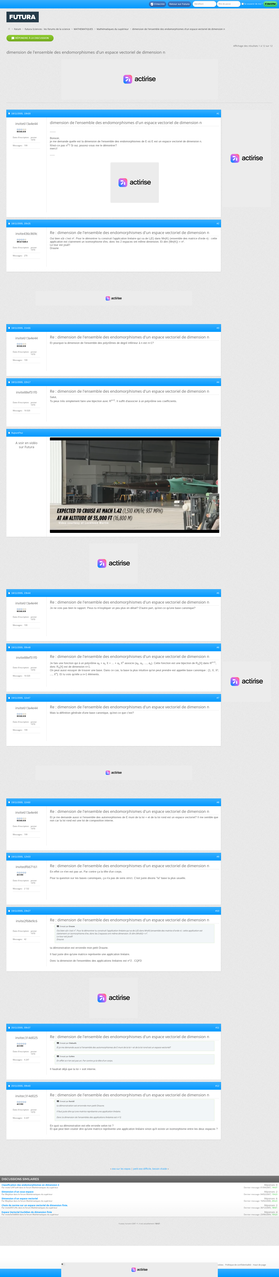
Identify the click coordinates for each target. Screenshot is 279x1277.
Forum (17, 29)
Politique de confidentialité (238, 1264)
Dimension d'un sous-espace (17, 1191)
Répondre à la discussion (30, 38)
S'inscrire (157, 4)
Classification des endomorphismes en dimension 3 (30, 1184)
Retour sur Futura (179, 4)
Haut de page (259, 1264)
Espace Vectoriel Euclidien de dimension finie (27, 1212)
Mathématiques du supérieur (113, 29)
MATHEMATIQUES (83, 29)
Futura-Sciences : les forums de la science (47, 29)
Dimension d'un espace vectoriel (20, 1198)
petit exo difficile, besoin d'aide (150, 1168)
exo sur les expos (121, 1168)
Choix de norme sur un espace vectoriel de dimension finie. (35, 1205)
